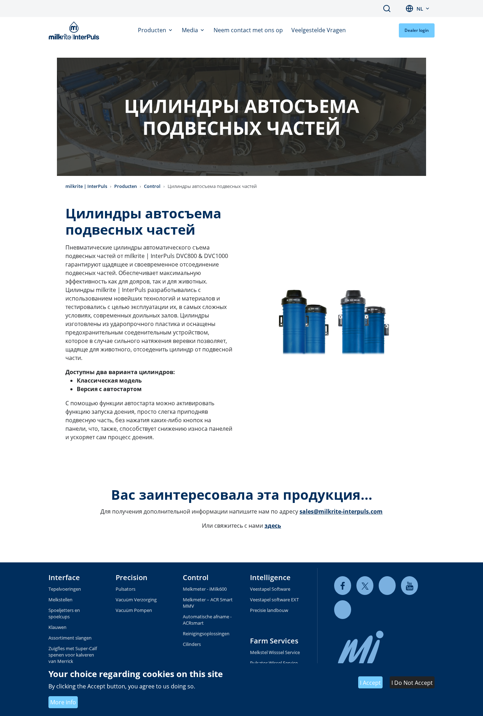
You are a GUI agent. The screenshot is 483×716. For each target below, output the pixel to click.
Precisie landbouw (269, 610)
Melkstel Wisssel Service (275, 652)
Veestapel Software (270, 589)
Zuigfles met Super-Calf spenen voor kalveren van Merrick (72, 654)
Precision (131, 577)
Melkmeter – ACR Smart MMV (208, 602)
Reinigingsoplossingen (206, 633)
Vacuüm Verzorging (136, 599)
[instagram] (342, 609)
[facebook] (342, 585)
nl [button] (420, 8)
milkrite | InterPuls (86, 186)
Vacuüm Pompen (134, 610)
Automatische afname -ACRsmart (207, 619)
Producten (153, 30)
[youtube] (409, 585)
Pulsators (125, 589)
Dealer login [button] (417, 30)
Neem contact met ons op (248, 30)
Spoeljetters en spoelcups (64, 613)
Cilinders (192, 644)
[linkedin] (387, 585)
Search (387, 8)
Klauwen (57, 627)
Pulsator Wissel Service (274, 663)
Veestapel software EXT (274, 599)
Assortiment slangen (70, 638)
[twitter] (365, 585)
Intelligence (270, 577)
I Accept (370, 683)
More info (63, 702)
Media (190, 30)
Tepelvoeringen (64, 589)
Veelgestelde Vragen (318, 30)
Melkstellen (60, 599)
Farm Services (274, 641)
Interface (64, 577)
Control (152, 186)
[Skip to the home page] (75, 30)
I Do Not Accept (412, 683)
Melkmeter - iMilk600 (205, 589)
